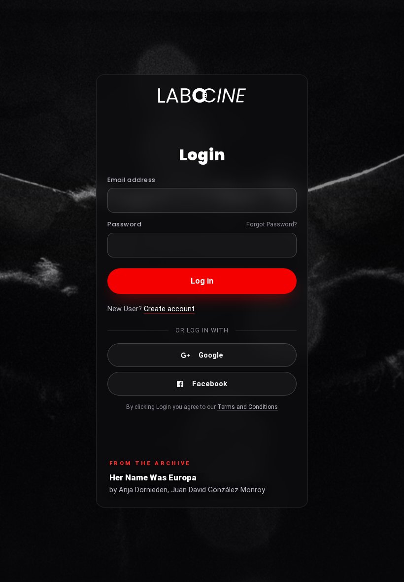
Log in (202, 281)
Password (124, 224)
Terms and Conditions (247, 406)
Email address (131, 180)
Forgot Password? (271, 224)
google (211, 355)
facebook (209, 383)
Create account (169, 309)
